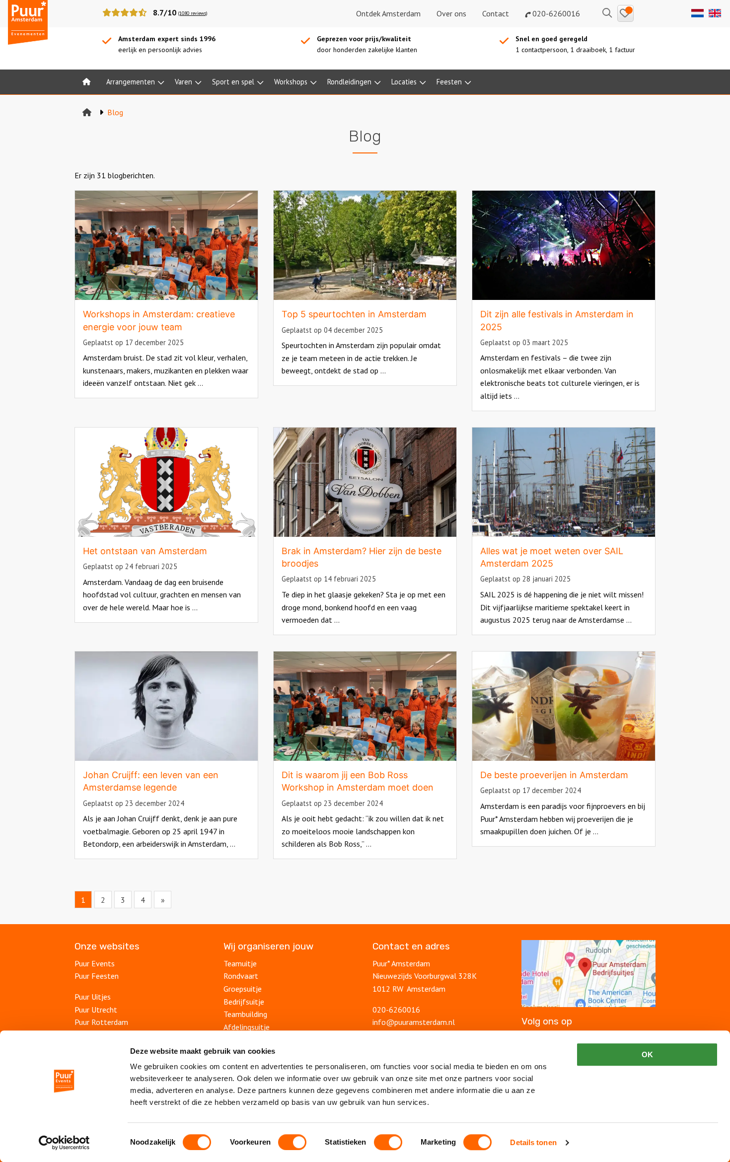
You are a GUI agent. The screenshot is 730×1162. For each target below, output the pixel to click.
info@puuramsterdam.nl (413, 1022)
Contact (495, 13)
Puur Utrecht (95, 1010)
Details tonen (533, 1142)
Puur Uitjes (92, 997)
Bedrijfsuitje (243, 1002)
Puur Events (94, 963)
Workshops (290, 81)
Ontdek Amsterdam (388, 13)
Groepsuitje (242, 989)
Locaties (404, 81)
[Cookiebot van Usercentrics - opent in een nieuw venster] (64, 1142)
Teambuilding (245, 1014)
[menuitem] (86, 82)
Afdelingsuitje (246, 1027)
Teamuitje (240, 963)
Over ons (451, 13)
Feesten (449, 81)
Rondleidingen (349, 81)
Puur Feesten (96, 976)
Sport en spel (233, 81)
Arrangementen (130, 81)
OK (647, 1054)
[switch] (292, 1142)
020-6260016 (555, 13)
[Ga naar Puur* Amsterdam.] (86, 112)
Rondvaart (240, 976)
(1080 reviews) (192, 13)
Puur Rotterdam (101, 1022)
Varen (183, 81)
